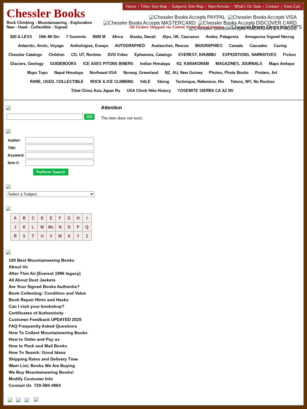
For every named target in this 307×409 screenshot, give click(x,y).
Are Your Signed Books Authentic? (44, 286)
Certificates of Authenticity (36, 312)
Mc (51, 227)
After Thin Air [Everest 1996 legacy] (45, 273)
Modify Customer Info (31, 378)
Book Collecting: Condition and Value (47, 293)
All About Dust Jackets (32, 280)
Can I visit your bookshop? (36, 306)
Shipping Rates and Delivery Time (43, 359)
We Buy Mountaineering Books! (41, 372)
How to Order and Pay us (34, 339)
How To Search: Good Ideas (37, 352)
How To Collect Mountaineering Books (48, 332)
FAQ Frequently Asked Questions (43, 326)
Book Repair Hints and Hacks (39, 299)
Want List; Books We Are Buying (42, 365)
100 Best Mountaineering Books (41, 260)
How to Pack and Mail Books (38, 345)
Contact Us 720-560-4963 (35, 385)
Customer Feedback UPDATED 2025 (45, 319)
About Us (18, 266)
